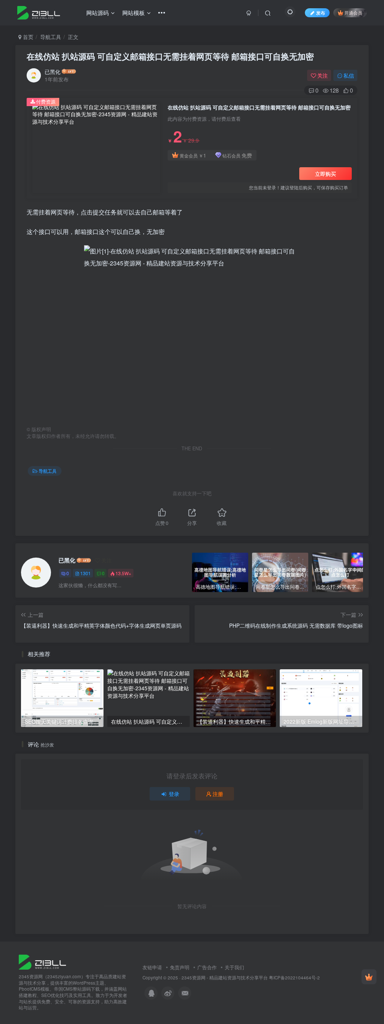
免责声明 (179, 967)
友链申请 (152, 967)
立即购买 (325, 173)
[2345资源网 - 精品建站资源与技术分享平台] (42, 961)
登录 (174, 794)
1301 (85, 573)
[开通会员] (369, 976)
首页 (27, 36)
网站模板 (133, 12)
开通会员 (353, 12)
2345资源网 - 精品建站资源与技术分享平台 (225, 978)
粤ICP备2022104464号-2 (294, 978)
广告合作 (207, 967)
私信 (349, 75)
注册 (218, 794)
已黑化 (52, 71)
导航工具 (50, 36)
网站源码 (97, 12)
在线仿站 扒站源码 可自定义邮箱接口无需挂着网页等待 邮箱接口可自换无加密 (170, 56)
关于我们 (234, 967)
